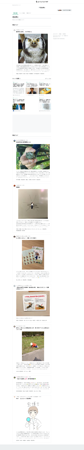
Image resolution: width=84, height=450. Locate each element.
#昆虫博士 (42, 73)
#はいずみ (36, 391)
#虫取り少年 (38, 320)
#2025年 (34, 179)
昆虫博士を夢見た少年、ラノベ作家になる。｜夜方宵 (44, 84)
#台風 (24, 73)
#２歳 (17, 371)
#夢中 (30, 371)
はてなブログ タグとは (57, 35)
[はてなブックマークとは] (19, 78)
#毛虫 (40, 391)
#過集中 (24, 440)
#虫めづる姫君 (25, 391)
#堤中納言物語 (19, 391)
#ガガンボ (29, 229)
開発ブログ (66, 35)
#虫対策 (23, 230)
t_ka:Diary (18, 29)
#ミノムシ (40, 229)
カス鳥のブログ (18, 185)
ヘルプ (62, 35)
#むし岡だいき (19, 279)
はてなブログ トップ (17, 5)
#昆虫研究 (23, 179)
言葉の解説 (15, 13)
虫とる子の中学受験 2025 (20, 140)
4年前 (29, 236)
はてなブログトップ (56, 36)
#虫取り (34, 320)
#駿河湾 (20, 73)
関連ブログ (29, 13)
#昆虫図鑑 (29, 279)
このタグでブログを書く (67, 10)
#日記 (17, 229)
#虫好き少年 (44, 320)
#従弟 (27, 73)
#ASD (21, 440)
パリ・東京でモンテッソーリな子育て (22, 285)
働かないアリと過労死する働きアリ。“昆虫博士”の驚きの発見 (18, 101)
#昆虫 (25, 229)
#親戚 (17, 73)
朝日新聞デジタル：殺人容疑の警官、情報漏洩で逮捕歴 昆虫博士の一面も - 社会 (18, 85)
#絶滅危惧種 (18, 230)
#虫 (23, 229)
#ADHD (17, 440)
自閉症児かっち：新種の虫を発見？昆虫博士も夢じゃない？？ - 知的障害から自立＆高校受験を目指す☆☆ (44, 101)
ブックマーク (15, 82)
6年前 (30, 376)
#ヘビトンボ (34, 229)
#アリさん (26, 371)
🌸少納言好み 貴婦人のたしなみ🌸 (22, 376)
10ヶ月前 (22, 29)
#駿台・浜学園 (28, 179)
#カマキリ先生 (29, 320)
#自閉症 (28, 440)
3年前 (27, 140)
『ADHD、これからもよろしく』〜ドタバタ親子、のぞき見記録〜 (27, 396)
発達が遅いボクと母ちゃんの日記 (21, 236)
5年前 (31, 285)
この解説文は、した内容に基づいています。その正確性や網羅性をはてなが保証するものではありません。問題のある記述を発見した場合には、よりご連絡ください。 (18, 20)
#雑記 (20, 229)
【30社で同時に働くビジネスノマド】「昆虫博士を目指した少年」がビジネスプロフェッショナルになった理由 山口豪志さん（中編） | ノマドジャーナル (31, 85)
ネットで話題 (22, 13)
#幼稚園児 (31, 73)
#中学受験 (18, 179)
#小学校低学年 (37, 73)
